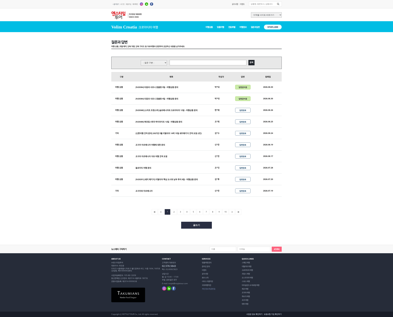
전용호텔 (231, 27)
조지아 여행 (246, 292)
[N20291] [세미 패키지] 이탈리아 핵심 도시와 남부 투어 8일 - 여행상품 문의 (167, 179)
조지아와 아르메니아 (144, 190)
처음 (155, 212)
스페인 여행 (246, 263)
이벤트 (242, 4)
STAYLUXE (272, 27)
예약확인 (135, 4)
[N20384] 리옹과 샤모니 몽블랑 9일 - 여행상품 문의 (157, 87)
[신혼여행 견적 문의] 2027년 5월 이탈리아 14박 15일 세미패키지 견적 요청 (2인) (169, 133)
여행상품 (209, 27)
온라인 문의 (206, 266)
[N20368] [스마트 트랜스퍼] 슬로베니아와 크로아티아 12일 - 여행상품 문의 (167, 110)
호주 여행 (245, 300)
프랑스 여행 (246, 274)
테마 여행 (245, 304)
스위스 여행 (246, 281)
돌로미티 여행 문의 (143, 167)
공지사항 (235, 4)
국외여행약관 (206, 285)
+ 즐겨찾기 (116, 4)
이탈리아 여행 (246, 266)
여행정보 (243, 27)
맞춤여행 (220, 27)
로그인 (122, 4)
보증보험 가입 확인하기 (273, 314)
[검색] (278, 4)
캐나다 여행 (246, 296)
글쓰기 (196, 225)
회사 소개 (205, 278)
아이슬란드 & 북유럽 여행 (250, 285)
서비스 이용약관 (207, 281)
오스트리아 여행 (247, 278)
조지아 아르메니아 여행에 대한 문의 (150, 144)
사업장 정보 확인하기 (254, 314)
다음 (232, 212)
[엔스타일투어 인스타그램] (141, 4)
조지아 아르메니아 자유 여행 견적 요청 (151, 156)
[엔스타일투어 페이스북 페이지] (151, 4)
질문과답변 (255, 27)
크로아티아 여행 (247, 270)
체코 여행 (245, 289)
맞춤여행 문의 (206, 263)
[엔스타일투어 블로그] (146, 4)
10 (225, 212)
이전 (161, 212)
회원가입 (128, 4)
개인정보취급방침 (208, 289)
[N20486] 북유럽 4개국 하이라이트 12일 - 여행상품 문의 (159, 121)
